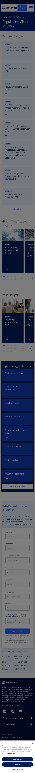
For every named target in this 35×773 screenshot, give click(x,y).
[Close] (32, 743)
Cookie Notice (11, 753)
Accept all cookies (17, 759)
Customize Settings (17, 769)
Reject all (17, 764)
